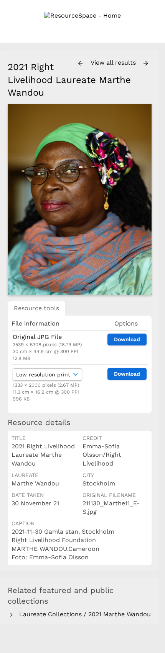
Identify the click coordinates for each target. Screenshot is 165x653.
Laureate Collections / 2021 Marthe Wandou (83, 614)
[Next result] (146, 63)
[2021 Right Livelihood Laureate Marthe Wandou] (80, 199)
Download (127, 339)
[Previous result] (80, 63)
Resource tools (36, 308)
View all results (114, 62)
